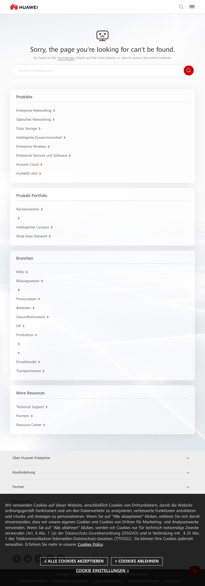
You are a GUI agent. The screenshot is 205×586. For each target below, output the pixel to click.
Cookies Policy (90, 544)
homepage (66, 58)
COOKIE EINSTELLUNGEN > (102, 570)
